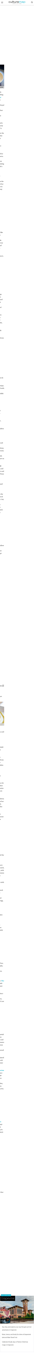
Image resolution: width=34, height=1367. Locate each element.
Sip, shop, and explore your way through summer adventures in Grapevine (16, 1328)
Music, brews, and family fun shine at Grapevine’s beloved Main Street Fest (16, 1336)
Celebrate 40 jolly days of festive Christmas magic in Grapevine (15, 1343)
